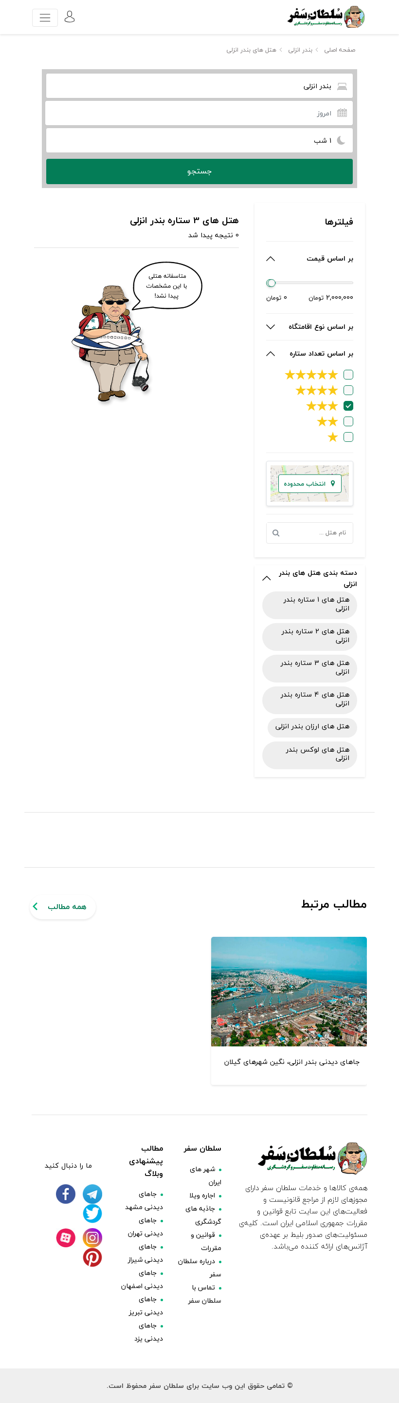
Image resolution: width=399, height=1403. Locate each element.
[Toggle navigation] (45, 18)
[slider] (272, 283)
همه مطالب (67, 906)
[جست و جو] (278, 533)
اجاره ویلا (202, 1195)
